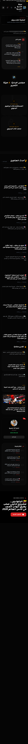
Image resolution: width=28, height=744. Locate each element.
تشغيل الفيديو (17, 514)
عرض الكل (5, 161)
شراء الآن (14, 437)
